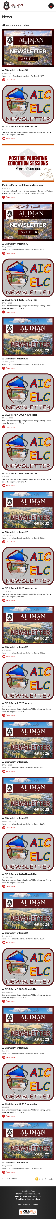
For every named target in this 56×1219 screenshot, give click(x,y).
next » (50, 1179)
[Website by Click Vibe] (28, 1212)
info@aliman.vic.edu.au (30, 1199)
